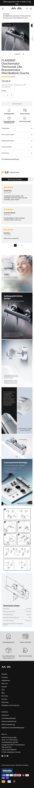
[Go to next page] (22, 245)
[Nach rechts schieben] (30, 3)
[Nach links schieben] (3, 3)
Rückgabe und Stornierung (10, 705)
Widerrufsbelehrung (8, 724)
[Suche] (27, 9)
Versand (4, 699)
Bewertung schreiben (15, 179)
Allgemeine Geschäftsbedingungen (13, 727)
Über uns (5, 683)
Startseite (6, 14)
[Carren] (31, 9)
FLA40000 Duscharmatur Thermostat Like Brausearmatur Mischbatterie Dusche (17, 17)
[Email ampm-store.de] (2, 756)
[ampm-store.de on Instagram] (5, 756)
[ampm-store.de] (17, 8)
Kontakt (4, 686)
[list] (17, 36)
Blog (3, 693)
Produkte (5, 677)
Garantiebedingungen (9, 718)
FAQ (3, 690)
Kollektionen (6, 680)
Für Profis (5, 696)
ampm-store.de (10, 765)
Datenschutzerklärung (9, 721)
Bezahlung (5, 702)
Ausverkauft (17, 104)
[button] (6, 76)
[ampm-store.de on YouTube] (7, 756)
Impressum (5, 715)
